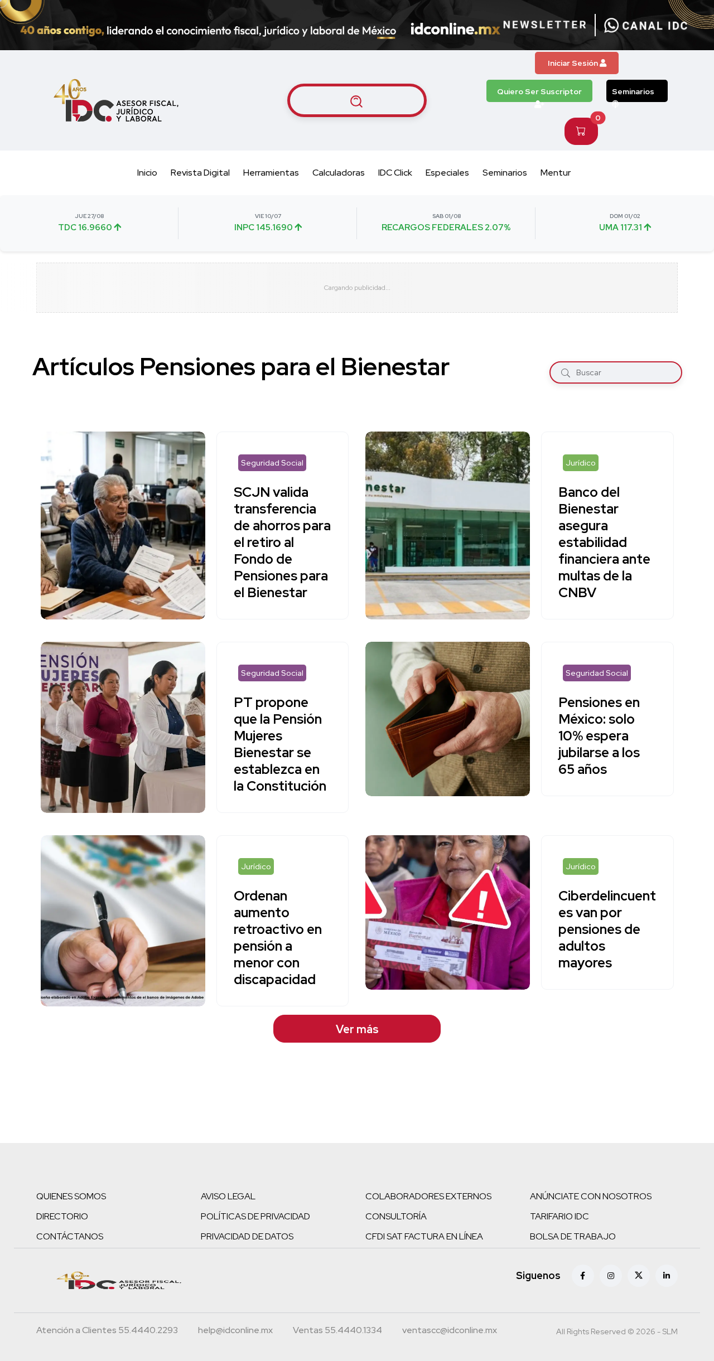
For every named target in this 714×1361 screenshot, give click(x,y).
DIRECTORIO (62, 1216)
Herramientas (271, 172)
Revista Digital (200, 172)
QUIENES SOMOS (71, 1196)
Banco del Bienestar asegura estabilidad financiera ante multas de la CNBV (604, 542)
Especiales (447, 172)
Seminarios (633, 91)
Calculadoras (338, 172)
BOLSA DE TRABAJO (573, 1236)
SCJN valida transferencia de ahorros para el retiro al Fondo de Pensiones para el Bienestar (282, 542)
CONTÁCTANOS (69, 1236)
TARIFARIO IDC (559, 1216)
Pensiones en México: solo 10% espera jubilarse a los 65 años (599, 736)
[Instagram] (611, 1276)
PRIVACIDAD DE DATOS (247, 1236)
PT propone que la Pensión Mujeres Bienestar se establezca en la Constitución (280, 744)
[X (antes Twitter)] (639, 1276)
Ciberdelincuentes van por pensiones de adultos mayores (607, 929)
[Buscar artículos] (357, 100)
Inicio (147, 172)
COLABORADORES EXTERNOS (428, 1196)
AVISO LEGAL (228, 1196)
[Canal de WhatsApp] (646, 25)
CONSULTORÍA (396, 1216)
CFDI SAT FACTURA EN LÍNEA (424, 1236)
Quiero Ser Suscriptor (539, 91)
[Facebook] (583, 1276)
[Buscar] (565, 372)
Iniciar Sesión (574, 63)
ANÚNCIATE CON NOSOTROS (591, 1196)
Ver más (357, 1029)
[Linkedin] (666, 1276)
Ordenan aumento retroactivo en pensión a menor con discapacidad (278, 937)
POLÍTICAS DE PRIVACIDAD (255, 1216)
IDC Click (395, 172)
